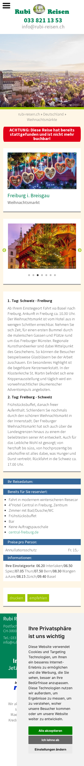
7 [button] (55, 275)
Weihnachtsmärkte (42, 119)
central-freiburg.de (24, 532)
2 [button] (33, 275)
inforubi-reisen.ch (43, 26)
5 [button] (46, 275)
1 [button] (29, 275)
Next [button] (80, 250)
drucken (16, 597)
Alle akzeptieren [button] (50, 730)
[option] (42, 71)
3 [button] (38, 275)
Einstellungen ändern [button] (50, 749)
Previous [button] (4, 250)
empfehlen (38, 597)
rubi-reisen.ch (29, 114)
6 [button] (50, 275)
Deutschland (53, 114)
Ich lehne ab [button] (50, 740)
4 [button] (42, 275)
